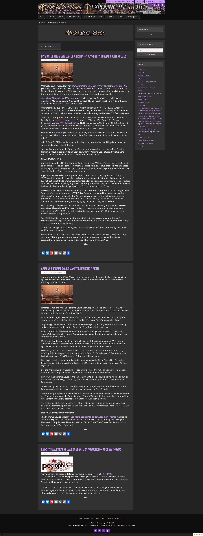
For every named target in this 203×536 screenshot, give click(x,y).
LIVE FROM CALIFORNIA (108, 525)
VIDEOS (140, 146)
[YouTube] (158, 5)
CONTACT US (142, 79)
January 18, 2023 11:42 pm (59, 453)
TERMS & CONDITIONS (146, 140)
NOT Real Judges (144, 102)
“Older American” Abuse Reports (149, 93)
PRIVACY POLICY (143, 137)
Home (43, 22)
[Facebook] (150, 5)
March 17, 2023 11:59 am (59, 60)
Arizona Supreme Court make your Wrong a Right (70, 269)
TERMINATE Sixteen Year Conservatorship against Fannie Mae (149, 131)
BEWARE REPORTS (144, 76)
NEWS (140, 91)
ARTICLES (141, 73)
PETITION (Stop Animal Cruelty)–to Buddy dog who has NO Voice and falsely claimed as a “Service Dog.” (150, 110)
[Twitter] (154, 5)
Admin (46, 60)
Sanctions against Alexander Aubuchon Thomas (93, 416)
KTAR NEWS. (106, 474)
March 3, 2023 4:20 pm (58, 272)
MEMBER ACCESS (150, 1)
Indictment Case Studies (146, 88)
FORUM (140, 85)
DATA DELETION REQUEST (147, 82)
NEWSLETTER (139, 1)
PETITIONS (130, 1)
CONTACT (161, 1)
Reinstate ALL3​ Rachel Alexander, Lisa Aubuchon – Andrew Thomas (81, 449)
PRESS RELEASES (120, 1)
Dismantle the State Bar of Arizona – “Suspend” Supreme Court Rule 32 (83, 56)
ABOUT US (110, 1)
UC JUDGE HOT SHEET (145, 143)
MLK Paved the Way (145, 96)
